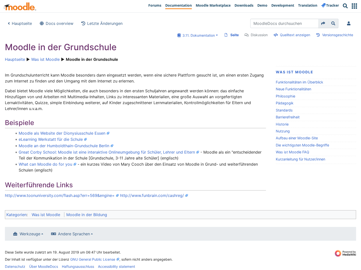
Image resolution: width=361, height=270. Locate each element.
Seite (234, 35)
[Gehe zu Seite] (323, 23)
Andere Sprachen (74, 233)
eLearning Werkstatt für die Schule (51, 139)
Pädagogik (284, 103)
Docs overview (59, 23)
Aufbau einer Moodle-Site (297, 138)
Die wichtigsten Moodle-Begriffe (302, 145)
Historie (282, 124)
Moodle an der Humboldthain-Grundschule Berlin (64, 145)
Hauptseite (22, 23)
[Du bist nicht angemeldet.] (349, 23)
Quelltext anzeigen (295, 35)
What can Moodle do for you (45, 164)
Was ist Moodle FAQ (292, 152)
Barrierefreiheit (288, 117)
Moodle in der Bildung (86, 214)
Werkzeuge (30, 233)
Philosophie (285, 96)
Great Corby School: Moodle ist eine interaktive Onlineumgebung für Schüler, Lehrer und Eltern (107, 152)
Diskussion (259, 35)
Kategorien (16, 214)
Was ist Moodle (45, 59)
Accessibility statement (116, 266)
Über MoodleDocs (43, 266)
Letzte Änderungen (105, 23)
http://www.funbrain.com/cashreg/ (152, 195)
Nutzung (283, 131)
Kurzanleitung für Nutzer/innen (300, 159)
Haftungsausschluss (78, 266)
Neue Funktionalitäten (293, 89)
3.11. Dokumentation (197, 35)
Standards (284, 110)
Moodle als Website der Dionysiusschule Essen (62, 133)
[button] (354, 6)
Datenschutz (15, 266)
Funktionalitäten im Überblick (299, 82)
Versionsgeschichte (337, 35)
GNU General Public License (92, 259)
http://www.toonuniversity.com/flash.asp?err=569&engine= (60, 195)
